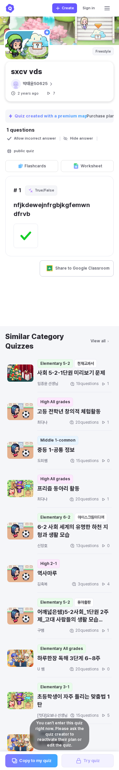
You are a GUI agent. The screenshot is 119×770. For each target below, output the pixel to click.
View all (98, 341)
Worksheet (91, 166)
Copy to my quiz (35, 760)
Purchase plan (101, 116)
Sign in (89, 8)
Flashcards (35, 166)
